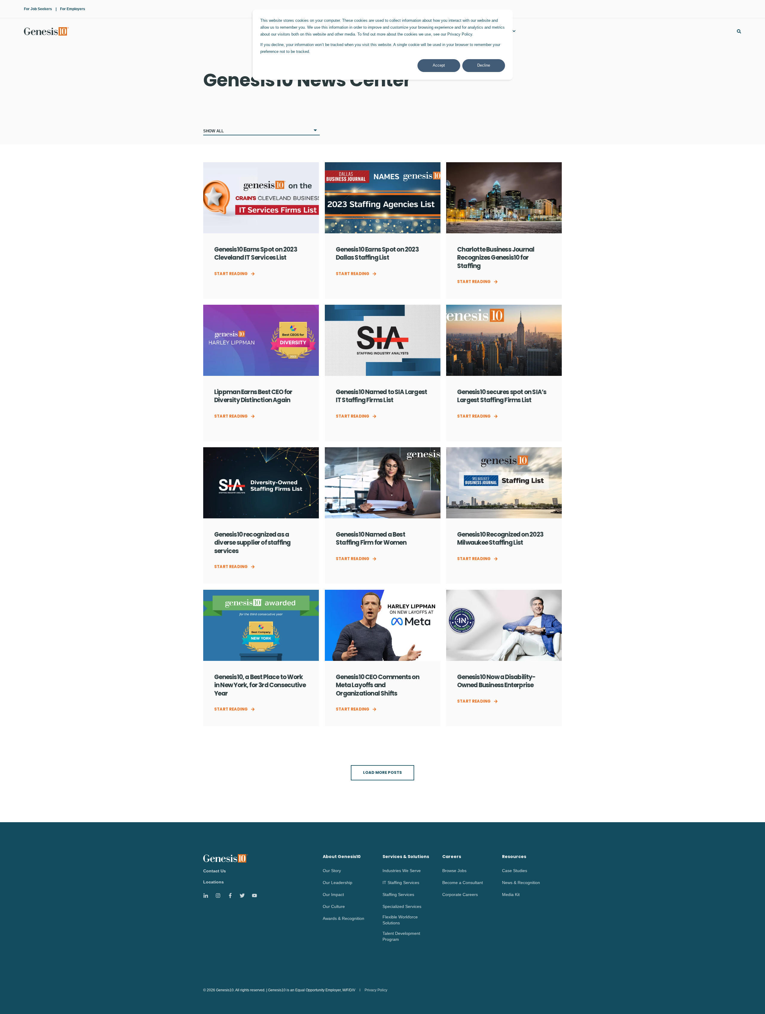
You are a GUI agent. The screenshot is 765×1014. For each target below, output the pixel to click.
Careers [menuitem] (451, 857)
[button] (382, 772)
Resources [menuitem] (514, 857)
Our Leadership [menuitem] (337, 882)
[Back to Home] (46, 31)
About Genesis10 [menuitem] (342, 857)
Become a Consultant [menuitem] (462, 882)
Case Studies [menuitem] (514, 870)
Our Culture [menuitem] (334, 906)
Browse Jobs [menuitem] (454, 870)
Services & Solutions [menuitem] (405, 857)
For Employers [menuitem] (72, 9)
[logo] (225, 858)
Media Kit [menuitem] (511, 894)
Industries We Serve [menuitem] (401, 870)
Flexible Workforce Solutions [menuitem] (400, 920)
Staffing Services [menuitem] (398, 894)
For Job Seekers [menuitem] (38, 9)
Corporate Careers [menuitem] (460, 894)
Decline (483, 65)
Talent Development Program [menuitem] (401, 936)
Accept (439, 65)
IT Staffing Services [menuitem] (400, 882)
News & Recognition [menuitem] (521, 882)
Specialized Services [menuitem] (401, 906)
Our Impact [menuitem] (333, 894)
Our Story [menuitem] (332, 870)
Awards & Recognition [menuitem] (343, 918)
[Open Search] (739, 31)
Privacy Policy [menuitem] (376, 990)
